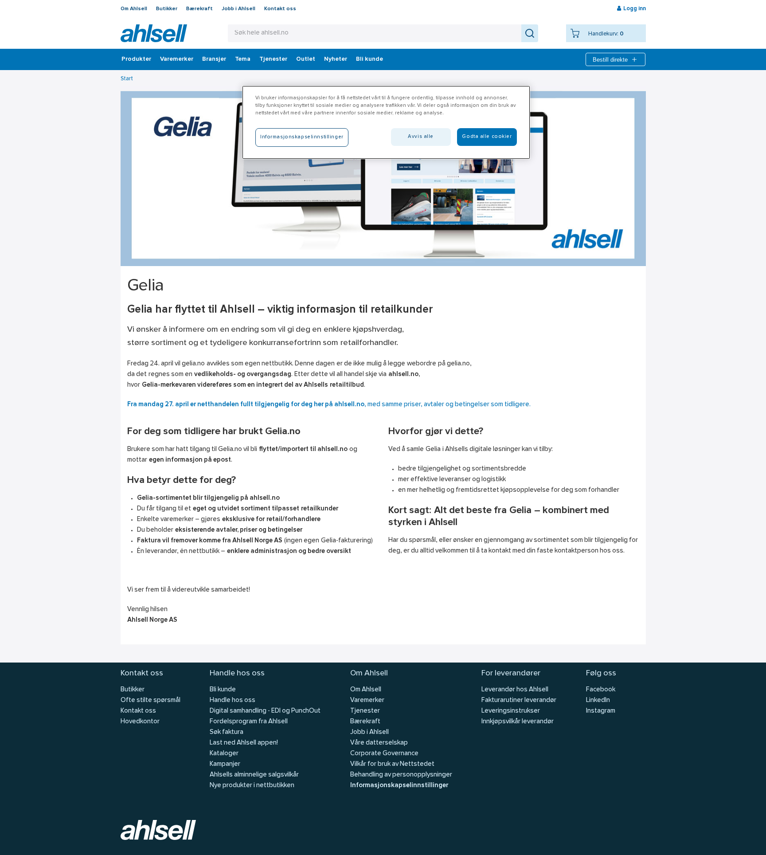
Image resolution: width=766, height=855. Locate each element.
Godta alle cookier (487, 136)
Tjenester (273, 59)
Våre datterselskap (379, 743)
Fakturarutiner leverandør (518, 700)
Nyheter (335, 59)
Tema (242, 59)
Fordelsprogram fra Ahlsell (249, 722)
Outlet (305, 59)
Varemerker (176, 59)
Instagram (600, 711)
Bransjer (214, 59)
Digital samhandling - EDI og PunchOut (265, 711)
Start (127, 78)
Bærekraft (199, 9)
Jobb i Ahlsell (238, 9)
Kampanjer (225, 764)
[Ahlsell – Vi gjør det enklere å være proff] (154, 33)
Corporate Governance (384, 754)
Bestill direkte (610, 59)
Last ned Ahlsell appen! (244, 743)
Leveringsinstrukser (510, 711)
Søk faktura (226, 732)
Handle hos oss (232, 700)
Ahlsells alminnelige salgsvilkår (254, 775)
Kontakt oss (280, 9)
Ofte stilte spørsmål (150, 700)
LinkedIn (598, 700)
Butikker (166, 9)
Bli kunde (369, 59)
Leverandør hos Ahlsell (514, 690)
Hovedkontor (140, 722)
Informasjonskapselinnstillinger (399, 785)
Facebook (600, 690)
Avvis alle (421, 136)
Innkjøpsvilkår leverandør (517, 722)
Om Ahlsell (134, 9)
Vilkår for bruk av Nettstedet (392, 764)
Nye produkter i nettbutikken (252, 785)
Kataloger (224, 754)
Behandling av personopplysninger (401, 775)
